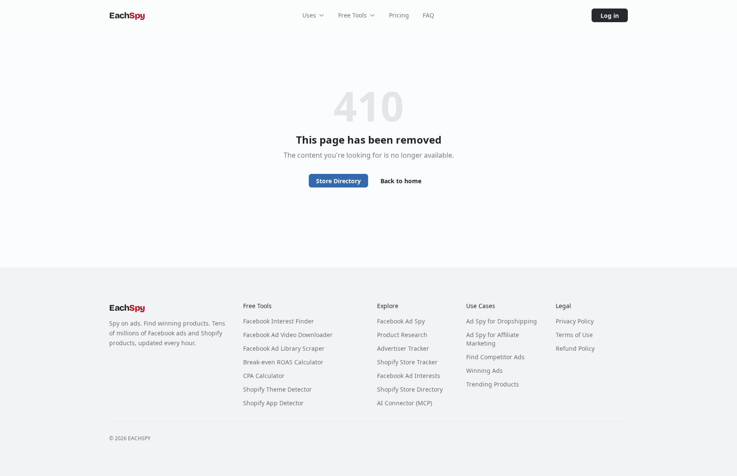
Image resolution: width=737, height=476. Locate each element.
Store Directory (338, 181)
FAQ (428, 15)
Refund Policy (575, 348)
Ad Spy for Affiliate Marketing (492, 339)
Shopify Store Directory (410, 389)
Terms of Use (574, 335)
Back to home (400, 181)
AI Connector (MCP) (404, 403)
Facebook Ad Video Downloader (288, 335)
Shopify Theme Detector (277, 389)
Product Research (402, 335)
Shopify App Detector (273, 403)
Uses (309, 15)
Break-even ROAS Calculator (283, 362)
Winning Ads (484, 370)
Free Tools (352, 15)
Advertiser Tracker (403, 348)
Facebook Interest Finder (278, 321)
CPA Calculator (263, 376)
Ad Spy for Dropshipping (501, 321)
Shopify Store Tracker (407, 362)
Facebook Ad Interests (408, 376)
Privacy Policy (575, 321)
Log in (610, 16)
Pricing (399, 15)
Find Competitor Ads (495, 357)
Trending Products (492, 384)
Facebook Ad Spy (401, 321)
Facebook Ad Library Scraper (284, 348)
